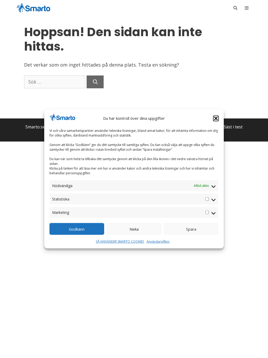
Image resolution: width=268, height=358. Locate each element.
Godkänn (77, 229)
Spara (191, 229)
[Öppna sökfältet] (235, 8)
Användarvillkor (158, 241)
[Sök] (95, 81)
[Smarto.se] (33, 8)
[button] (216, 118)
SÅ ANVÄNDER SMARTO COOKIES (120, 241)
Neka (134, 229)
